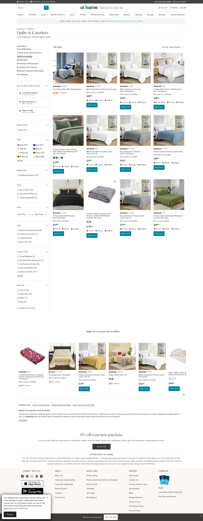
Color (19, 140)
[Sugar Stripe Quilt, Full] (110, 379)
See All (20, 161)
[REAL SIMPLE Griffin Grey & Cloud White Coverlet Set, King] (175, 379)
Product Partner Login (138, 484)
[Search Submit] (46, 8)
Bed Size (20, 285)
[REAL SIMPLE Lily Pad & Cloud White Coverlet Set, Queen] (172, 379)
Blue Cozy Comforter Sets (83, 405)
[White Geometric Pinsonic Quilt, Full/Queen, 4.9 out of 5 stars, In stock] (135, 68)
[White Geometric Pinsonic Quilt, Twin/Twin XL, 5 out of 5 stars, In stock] (101, 130)
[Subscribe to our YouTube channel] (41, 476)
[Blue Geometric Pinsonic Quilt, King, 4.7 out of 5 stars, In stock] (169, 130)
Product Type (22, 252)
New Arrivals (22, 125)
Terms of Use (134, 502)
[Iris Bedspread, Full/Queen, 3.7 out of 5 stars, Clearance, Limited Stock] (62, 356)
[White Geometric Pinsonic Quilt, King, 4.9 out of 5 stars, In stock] (101, 68)
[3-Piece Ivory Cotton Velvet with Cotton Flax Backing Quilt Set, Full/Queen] (59, 157)
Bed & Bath (21, 29)
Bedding (31, 29)
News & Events (61, 489)
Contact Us (133, 480)
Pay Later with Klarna (167, 496)
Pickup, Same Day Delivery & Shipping (102, 480)
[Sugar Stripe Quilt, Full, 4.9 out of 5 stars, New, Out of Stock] (122, 356)
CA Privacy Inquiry (136, 506)
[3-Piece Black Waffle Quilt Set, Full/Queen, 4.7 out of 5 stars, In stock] (68, 194)
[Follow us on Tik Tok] (27, 476)
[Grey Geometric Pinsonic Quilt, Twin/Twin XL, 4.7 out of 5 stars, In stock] (135, 194)
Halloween (36, 2)
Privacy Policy (135, 511)
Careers (58, 493)
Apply (161, 488)
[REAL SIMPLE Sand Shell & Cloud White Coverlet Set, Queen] (170, 379)
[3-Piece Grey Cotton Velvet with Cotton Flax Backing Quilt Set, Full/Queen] (62, 157)
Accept (10, 514)
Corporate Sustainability (65, 480)
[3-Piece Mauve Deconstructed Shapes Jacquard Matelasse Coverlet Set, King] (90, 222)
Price (19, 207)
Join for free (101, 447)
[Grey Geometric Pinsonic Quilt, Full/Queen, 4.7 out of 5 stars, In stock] (135, 130)
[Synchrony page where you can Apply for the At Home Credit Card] (164, 479)
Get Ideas (90, 489)
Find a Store (60, 497)
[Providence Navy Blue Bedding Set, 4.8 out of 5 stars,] (68, 68)
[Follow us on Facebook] (22, 476)
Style (19, 226)
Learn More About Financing (170, 492)
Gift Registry (92, 497)
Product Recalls (135, 497)
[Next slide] (183, 394)
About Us (59, 476)
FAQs (131, 493)
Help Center (134, 476)
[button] (101, 7)
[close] (47, 498)
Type (19, 185)
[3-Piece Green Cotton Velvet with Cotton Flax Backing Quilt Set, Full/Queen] (54, 157)
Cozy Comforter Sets (41, 405)
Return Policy (92, 484)
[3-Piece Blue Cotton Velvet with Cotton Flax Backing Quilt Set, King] (56, 157)
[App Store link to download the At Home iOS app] (32, 483)
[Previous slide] (180, 394)
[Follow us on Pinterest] (36, 476)
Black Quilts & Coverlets (61, 405)
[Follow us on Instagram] (32, 476)
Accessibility (134, 489)
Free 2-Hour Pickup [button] (48, 2)
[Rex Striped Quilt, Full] (112, 379)
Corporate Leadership (64, 484)
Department (22, 170)
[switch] (114, 55)
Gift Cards (91, 493)
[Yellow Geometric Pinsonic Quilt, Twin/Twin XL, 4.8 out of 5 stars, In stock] (92, 356)
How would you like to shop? (28, 86)
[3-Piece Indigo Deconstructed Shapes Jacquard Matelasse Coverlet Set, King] (87, 222)
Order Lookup (92, 476)
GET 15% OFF (110, 517)
